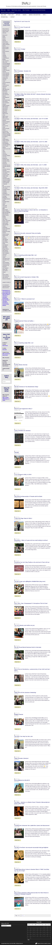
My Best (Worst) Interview (20, 365)
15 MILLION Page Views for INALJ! (23, 518)
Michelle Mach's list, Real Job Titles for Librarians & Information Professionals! (6, 296)
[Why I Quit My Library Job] (6, 328)
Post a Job (11, 14)
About (8, 10)
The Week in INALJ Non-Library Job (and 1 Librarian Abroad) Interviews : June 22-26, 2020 (32, 94)
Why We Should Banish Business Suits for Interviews (27, 647)
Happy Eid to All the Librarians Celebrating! (25, 692)
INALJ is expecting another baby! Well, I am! (25, 255)
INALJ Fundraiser (26, 10)
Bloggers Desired (18, 714)
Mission (24, 14)
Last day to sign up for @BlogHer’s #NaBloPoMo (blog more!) (29, 581)
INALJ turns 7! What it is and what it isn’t (24, 299)
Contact (12, 17)
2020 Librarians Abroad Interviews (38, 10)
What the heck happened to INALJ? (23, 408)
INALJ (26, 3)
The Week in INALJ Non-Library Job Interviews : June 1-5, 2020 (30, 165)
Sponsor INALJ (4, 17)
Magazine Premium (40, 943)
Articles (18, 14)
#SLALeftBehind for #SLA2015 (22, 780)
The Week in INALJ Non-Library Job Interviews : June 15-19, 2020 (31, 118)
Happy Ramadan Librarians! (21, 758)
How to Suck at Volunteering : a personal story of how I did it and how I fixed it (32, 669)
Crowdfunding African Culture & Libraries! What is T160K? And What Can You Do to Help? (31, 870)
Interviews (18, 47)
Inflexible (16, 452)
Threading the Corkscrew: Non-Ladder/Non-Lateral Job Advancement (31, 825)
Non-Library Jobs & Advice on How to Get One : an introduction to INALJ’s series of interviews (31, 210)
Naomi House (5, 345)
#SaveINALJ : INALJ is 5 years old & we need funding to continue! (31, 540)
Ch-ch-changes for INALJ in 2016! (22, 474)
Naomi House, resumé (16, 10)
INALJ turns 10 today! (19, 49)
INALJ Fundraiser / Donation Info (22, 71)
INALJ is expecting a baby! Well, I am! (23, 343)
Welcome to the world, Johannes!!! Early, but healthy (27, 233)
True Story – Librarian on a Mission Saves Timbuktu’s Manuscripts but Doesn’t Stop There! (32, 802)
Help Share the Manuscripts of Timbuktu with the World (28, 496)
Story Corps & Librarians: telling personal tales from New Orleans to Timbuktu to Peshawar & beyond (31, 893)
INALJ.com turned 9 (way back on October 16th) (26, 277)
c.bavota (49, 943)
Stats (44, 14)
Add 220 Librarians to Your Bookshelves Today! (26, 386)
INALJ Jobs (3, 10)
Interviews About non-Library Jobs (28, 91)
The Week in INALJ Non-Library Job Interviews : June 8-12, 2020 (30, 141)
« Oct (28, 939)
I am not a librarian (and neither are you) (24, 625)
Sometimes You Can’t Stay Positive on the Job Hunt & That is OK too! (31, 562)
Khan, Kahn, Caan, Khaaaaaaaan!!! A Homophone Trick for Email (30, 603)
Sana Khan (5, 349)
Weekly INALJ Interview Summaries (28, 92)
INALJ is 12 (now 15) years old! (22, 27)
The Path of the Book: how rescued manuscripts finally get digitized (31, 847)
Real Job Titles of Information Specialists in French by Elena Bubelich (6, 302)
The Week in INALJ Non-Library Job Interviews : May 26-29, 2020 (30, 188)
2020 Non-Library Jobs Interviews (7, 12)
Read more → (17, 41)
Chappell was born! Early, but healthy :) (24, 321)
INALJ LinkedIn (6, 397)
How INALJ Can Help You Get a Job (23, 736)
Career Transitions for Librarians (22, 430)
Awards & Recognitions (34, 14)
